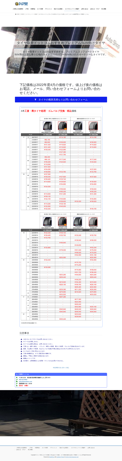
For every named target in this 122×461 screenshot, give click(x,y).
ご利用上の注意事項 (21, 447)
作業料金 (37, 447)
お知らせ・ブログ (20, 449)
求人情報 (30, 449)
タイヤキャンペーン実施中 (78, 447)
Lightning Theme (60, 457)
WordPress (51, 457)
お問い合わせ (91, 447)
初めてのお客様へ (64, 447)
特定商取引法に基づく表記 (61, 367)
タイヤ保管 (45, 447)
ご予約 (31, 447)
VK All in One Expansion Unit (71, 457)
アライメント (53, 447)
